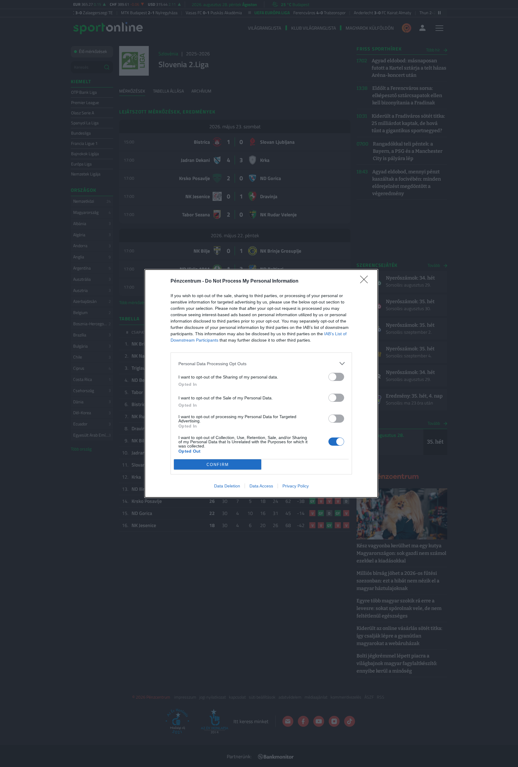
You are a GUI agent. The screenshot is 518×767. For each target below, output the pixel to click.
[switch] (336, 377)
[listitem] (261, 363)
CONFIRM (218, 464)
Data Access (261, 485)
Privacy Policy (295, 485)
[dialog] (261, 383)
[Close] (366, 281)
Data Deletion (227, 485)
